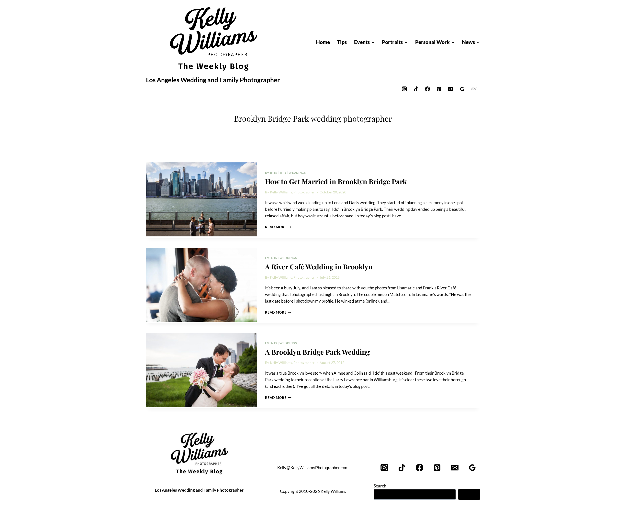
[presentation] (201, 199)
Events (271, 172)
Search (380, 485)
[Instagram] (404, 89)
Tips (282, 172)
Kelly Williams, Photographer (292, 192)
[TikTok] (416, 89)
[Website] (474, 89)
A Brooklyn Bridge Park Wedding (317, 351)
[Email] (451, 89)
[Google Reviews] (462, 89)
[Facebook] (428, 89)
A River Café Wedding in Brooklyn (318, 266)
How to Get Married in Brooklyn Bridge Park (336, 181)
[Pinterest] (439, 89)
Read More (278, 227)
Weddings (297, 172)
